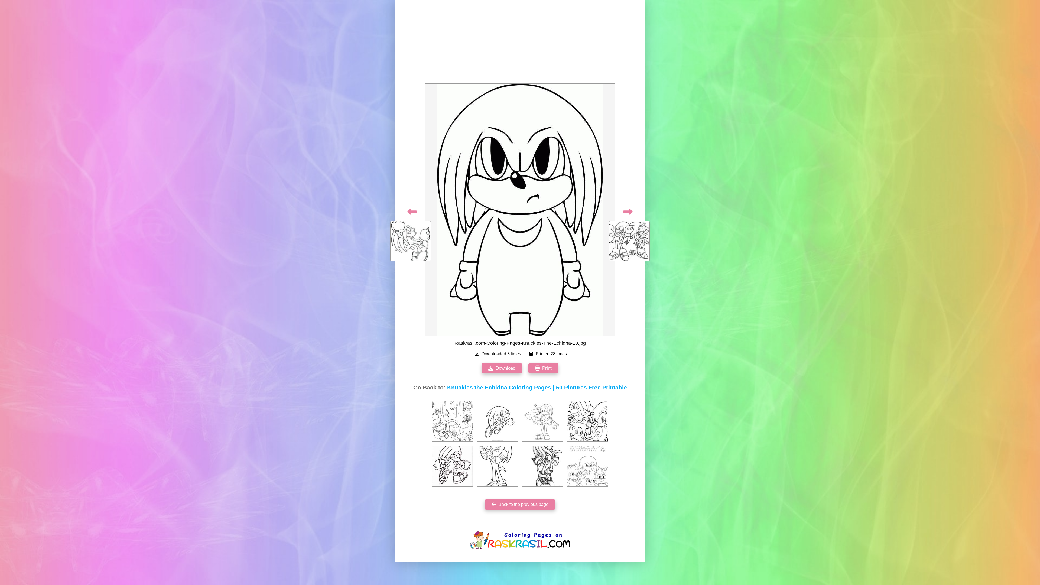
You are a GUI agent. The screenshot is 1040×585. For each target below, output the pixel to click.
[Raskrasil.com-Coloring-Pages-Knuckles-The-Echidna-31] (452, 421)
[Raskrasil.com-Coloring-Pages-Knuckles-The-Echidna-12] (497, 421)
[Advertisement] (520, 43)
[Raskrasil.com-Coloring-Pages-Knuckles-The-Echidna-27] (452, 466)
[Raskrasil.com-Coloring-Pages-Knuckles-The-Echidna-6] (497, 466)
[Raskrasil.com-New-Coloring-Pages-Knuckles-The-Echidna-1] (587, 466)
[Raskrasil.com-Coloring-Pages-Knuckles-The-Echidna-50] (542, 466)
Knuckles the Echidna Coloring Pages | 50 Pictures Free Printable (537, 387)
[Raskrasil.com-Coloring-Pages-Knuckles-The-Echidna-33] (542, 421)
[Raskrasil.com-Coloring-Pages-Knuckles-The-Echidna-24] (587, 421)
